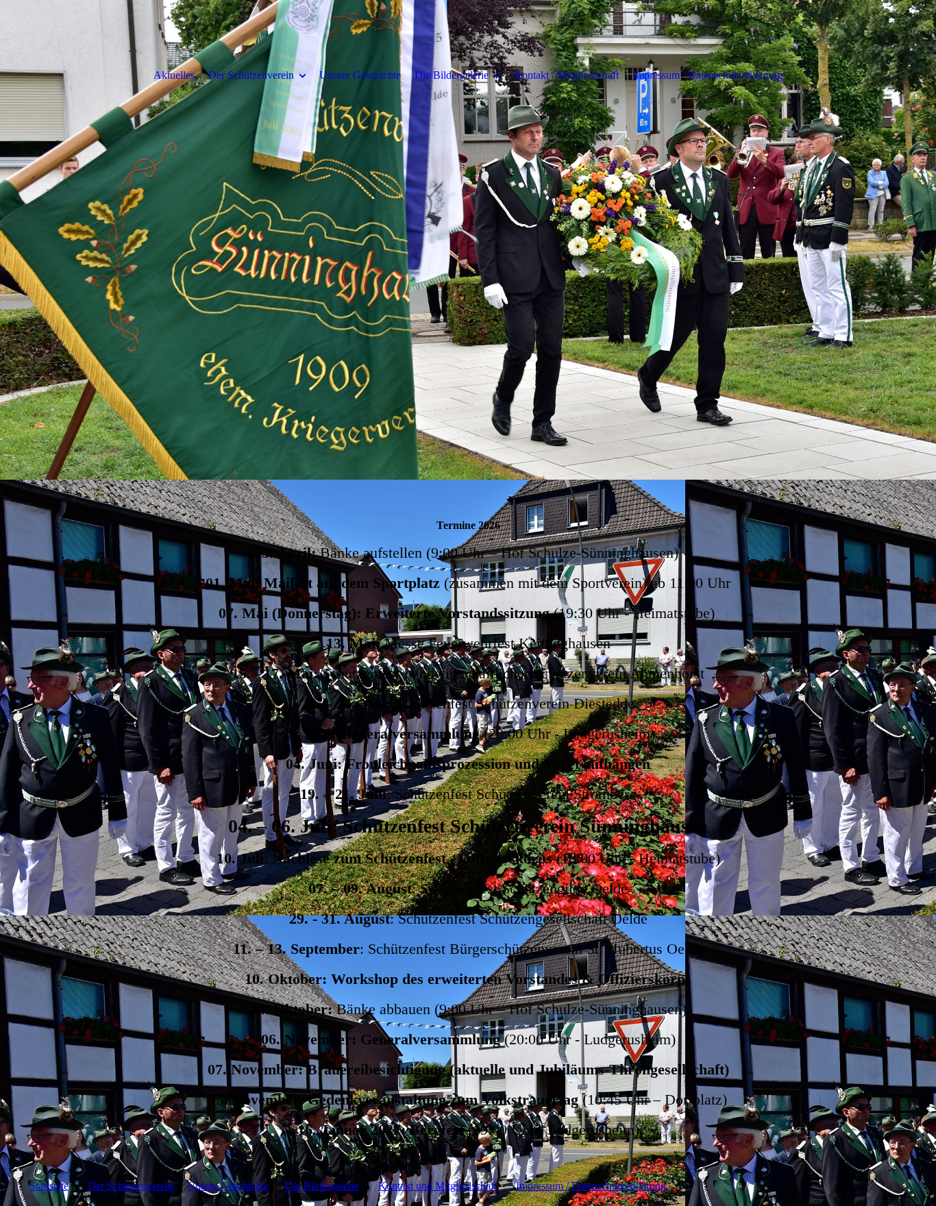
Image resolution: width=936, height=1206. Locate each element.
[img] (468, 240)
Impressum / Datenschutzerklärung (707, 75)
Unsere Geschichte (360, 75)
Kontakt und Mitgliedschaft (439, 1186)
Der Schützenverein (251, 75)
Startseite (49, 1186)
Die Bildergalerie (452, 75)
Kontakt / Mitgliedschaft (566, 75)
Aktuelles (174, 75)
